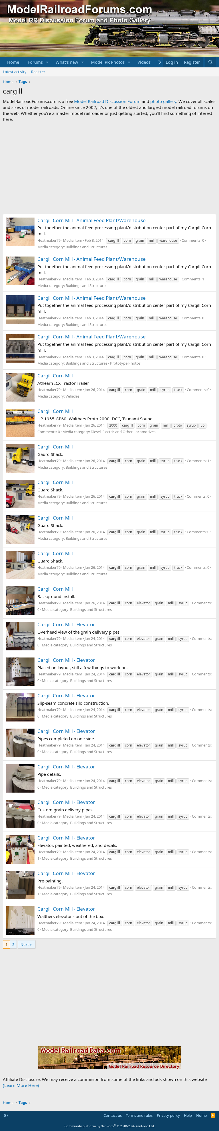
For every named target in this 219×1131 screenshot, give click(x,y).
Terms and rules (139, 1115)
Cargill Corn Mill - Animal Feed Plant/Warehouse (91, 220)
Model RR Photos (108, 62)
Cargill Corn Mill (55, 375)
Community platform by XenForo (109, 1126)
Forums (35, 62)
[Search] (210, 62)
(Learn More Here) (21, 1085)
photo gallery (163, 101)
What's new (67, 62)
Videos (144, 62)
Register (38, 71)
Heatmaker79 (48, 240)
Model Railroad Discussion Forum (107, 101)
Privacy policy (168, 1115)
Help (188, 1115)
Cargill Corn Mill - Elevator (66, 624)
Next (25, 944)
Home (13, 62)
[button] (47, 62)
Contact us (113, 1115)
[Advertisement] (109, 168)
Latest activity (15, 71)
